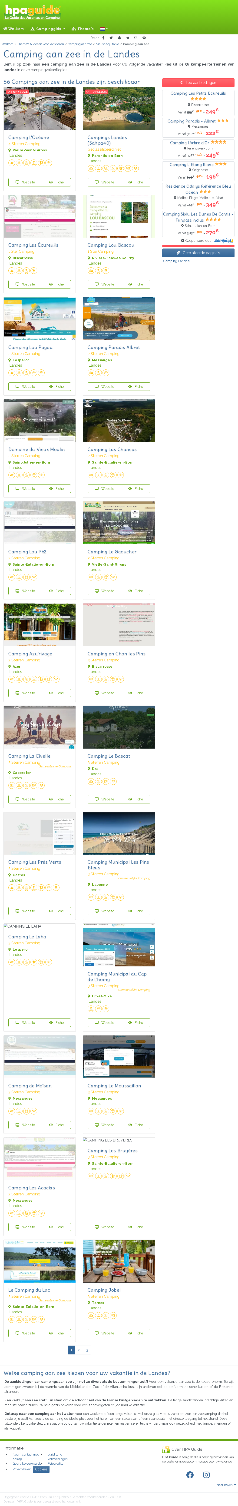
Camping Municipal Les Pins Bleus (118, 864)
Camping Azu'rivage (30, 654)
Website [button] (28, 182)
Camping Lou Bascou (111, 245)
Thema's (85, 29)
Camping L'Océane (28, 137)
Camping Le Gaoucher (112, 551)
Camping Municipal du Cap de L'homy (117, 976)
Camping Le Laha (27, 936)
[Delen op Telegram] (127, 38)
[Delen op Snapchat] (119, 38)
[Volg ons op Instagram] (207, 1475)
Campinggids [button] (49, 29)
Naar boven (225, 1485)
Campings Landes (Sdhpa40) (107, 140)
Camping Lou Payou (30, 347)
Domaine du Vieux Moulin (36, 449)
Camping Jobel (104, 1290)
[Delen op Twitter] (111, 38)
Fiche (59, 182)
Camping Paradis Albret (114, 347)
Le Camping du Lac (29, 1290)
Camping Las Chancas (112, 449)
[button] (104, 28)
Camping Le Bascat (109, 756)
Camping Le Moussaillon (114, 1085)
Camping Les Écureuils (33, 245)
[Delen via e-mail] (135, 38)
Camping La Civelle (29, 756)
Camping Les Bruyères (113, 1150)
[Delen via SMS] (144, 38)
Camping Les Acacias (31, 1188)
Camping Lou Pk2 (27, 551)
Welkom (15, 29)
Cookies (41, 1469)
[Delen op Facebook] (103, 38)
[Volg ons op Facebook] (190, 1475)
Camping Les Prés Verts (34, 862)
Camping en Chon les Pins (116, 654)
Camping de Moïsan (30, 1085)
